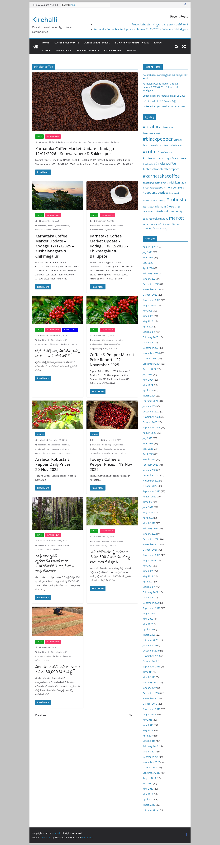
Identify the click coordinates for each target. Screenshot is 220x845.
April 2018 (148, 735)
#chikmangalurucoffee (155, 145)
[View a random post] (184, 46)
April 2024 (148, 390)
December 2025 (151, 284)
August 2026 (149, 246)
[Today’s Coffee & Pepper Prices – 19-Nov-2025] (112, 415)
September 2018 (151, 709)
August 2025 (149, 305)
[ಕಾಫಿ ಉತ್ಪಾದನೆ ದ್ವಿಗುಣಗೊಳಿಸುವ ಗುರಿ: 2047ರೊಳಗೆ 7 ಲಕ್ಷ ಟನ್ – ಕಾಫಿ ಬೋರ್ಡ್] (57, 513)
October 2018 (150, 703)
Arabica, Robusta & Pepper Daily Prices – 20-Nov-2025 (54, 464)
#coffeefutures (152, 158)
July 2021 (147, 565)
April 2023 (148, 454)
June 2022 (148, 507)
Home (45, 42)
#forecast (175, 158)
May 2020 (148, 624)
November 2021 (151, 544)
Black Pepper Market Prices (132, 42)
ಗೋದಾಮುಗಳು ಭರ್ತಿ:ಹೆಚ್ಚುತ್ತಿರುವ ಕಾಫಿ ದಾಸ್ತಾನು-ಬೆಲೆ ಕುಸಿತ (159, 24)
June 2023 (148, 443)
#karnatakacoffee (101, 142)
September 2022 (151, 491)
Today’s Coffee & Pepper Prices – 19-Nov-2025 (111, 464)
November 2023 (151, 416)
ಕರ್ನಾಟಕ (171, 224)
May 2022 (148, 512)
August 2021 (149, 560)
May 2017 (148, 794)
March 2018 (149, 740)
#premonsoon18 (150, 200)
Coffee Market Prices (97, 42)
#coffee (73, 142)
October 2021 (150, 549)
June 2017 (148, 788)
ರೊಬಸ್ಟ (47, 660)
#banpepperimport (151, 133)
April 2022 (148, 517)
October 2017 (150, 767)
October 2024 (150, 358)
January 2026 (150, 278)
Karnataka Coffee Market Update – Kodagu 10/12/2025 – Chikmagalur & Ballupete (109, 246)
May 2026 (148, 262)
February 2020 (150, 640)
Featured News (53, 136)
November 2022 (151, 480)
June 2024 (148, 379)
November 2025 (151, 289)
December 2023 (151, 411)
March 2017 (149, 804)
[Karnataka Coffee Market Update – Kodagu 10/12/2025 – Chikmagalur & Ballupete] (112, 195)
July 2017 (147, 783)
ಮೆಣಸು (155, 228)
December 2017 (151, 756)
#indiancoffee (85, 142)
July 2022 (147, 501)
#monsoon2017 (156, 188)
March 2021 (149, 586)
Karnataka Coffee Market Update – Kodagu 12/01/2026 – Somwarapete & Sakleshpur (74, 151)
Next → (133, 715)
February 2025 (150, 337)
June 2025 (148, 315)
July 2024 (147, 374)
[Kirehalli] (36, 46)
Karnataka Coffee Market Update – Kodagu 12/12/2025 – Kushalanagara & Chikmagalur (54, 246)
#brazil (177, 140)
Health (131, 50)
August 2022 (149, 496)
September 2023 (151, 427)
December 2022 (151, 475)
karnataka (51, 453)
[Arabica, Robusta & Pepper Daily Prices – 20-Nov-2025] (57, 415)
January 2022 (150, 533)
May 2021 (148, 576)
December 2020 (151, 602)
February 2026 (150, 273)
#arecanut (168, 127)
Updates (40, 434)
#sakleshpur (148, 206)
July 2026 (147, 252)
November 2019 (151, 655)
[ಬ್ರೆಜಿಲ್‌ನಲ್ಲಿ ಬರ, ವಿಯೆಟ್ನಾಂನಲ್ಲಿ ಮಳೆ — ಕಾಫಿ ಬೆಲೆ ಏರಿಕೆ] (57, 310)
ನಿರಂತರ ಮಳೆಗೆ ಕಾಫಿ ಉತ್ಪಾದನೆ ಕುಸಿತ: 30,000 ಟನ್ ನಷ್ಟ (57, 669)
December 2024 (151, 347)
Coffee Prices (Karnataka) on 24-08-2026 (164, 95)
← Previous (39, 715)
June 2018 (148, 725)
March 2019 (149, 677)
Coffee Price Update (66, 42)
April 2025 (148, 326)
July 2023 (147, 438)
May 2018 (148, 730)
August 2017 (149, 778)
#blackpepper (108, 340)
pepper (146, 224)
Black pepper (64, 50)
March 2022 (149, 523)
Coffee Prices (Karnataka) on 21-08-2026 (164, 106)
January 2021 (150, 597)
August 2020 (149, 613)
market (74, 344)
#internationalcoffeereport (47, 344)
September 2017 (151, 772)
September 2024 (151, 363)
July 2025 (147, 310)
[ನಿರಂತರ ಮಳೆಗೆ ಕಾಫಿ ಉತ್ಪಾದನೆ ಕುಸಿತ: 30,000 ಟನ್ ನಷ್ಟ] (57, 621)
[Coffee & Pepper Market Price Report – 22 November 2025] (112, 310)
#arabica (65, 142)
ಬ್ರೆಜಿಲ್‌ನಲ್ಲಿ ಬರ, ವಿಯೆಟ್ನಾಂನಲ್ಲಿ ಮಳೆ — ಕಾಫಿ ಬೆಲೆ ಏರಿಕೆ (57, 353)
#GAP (183, 158)
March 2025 (149, 331)
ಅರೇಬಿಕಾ (38, 660)
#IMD (152, 164)
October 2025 (150, 294)
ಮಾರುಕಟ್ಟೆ (147, 228)
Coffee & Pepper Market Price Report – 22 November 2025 (112, 359)
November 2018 (151, 698)
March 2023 (149, 459)
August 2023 (149, 432)
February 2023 (150, 464)
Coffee (46, 50)
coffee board (161, 211)
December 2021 (151, 539)
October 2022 (150, 485)
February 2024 (150, 400)
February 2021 (150, 592)
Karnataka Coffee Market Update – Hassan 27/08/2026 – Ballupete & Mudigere (141, 29)
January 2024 (150, 406)
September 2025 (151, 300)
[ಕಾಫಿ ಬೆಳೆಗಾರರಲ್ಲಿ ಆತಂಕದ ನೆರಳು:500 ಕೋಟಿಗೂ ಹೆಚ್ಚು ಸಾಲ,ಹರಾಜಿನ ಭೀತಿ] (112, 511)
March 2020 (149, 634)
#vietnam (160, 206)
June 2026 (148, 257)
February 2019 (150, 682)
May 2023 (148, 448)
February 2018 (150, 746)
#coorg (166, 158)
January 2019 (150, 687)
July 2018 (147, 719)
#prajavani (174, 193)
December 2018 (151, 693)
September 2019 (151, 666)
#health (146, 164)
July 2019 (147, 671)
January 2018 (150, 751)
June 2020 (148, 618)
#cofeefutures (175, 145)
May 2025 (148, 321)
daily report (149, 218)
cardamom (64, 449)
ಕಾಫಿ (178, 224)
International (113, 50)
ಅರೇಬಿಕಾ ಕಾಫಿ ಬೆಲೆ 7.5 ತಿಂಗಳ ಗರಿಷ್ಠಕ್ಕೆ (159, 101)
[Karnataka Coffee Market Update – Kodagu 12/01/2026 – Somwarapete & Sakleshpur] (85, 101)
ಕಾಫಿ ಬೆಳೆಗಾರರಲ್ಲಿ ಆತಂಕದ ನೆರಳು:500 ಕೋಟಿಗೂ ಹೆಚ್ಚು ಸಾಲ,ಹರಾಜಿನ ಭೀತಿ (110, 556)
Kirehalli (44, 19)
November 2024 (151, 353)
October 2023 (150, 422)
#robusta (115, 142)
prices (69, 453)
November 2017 (151, 762)
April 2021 (148, 581)
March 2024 (149, 395)
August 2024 (149, 369)
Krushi (158, 42)
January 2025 (150, 342)
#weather (67, 656)
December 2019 (151, 650)
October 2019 (150, 661)
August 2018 (149, 714)
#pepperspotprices (98, 348)
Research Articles (88, 50)
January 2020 (150, 645)
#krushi (146, 187)
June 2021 (148, 570)
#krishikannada (176, 182)
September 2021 (151, 555)
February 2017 (150, 810)
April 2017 (148, 799)
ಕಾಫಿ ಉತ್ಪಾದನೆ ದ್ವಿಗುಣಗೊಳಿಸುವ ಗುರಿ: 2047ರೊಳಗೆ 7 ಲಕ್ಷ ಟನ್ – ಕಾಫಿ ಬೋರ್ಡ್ (54, 563)
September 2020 (151, 608)
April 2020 (148, 629)
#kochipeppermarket (154, 182)
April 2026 (148, 268)
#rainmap (161, 200)
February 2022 (150, 528)
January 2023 (150, 470)
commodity (40, 453)
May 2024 (148, 385)
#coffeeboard (167, 152)
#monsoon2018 (174, 187)
